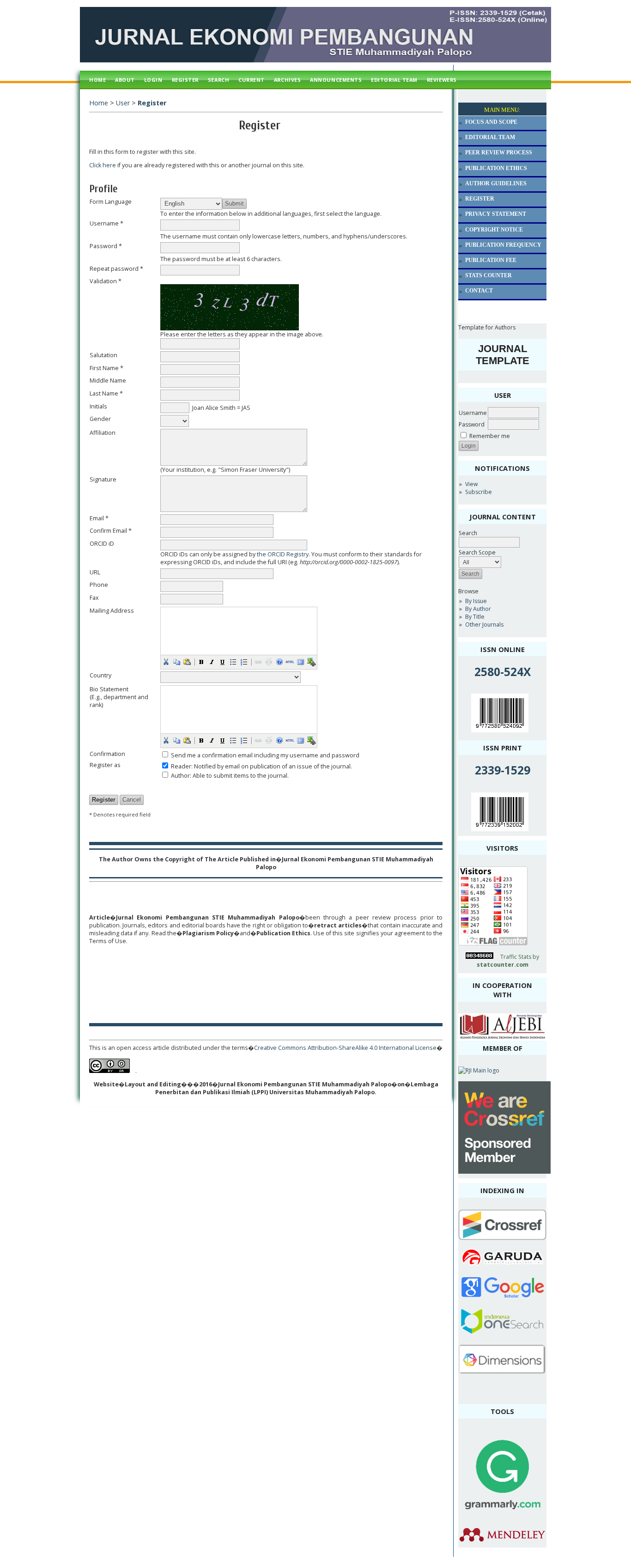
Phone (99, 585)
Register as (105, 765)
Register (185, 79)
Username (473, 413)
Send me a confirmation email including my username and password (265, 755)
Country (100, 675)
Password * (106, 246)
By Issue (476, 601)
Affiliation (102, 433)
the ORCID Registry (283, 554)
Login (153, 79)
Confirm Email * (111, 531)
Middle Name (108, 380)
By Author (478, 609)
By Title (475, 617)
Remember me (489, 436)
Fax (94, 598)
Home (97, 79)
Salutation (103, 355)
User (123, 102)
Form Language (111, 202)
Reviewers (442, 79)
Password (472, 424)
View (471, 484)
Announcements (336, 79)
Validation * (105, 281)
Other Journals (484, 624)
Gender (100, 419)
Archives (287, 79)
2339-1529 (502, 770)
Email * (99, 518)
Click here (102, 165)
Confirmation (107, 754)
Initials (98, 406)
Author (180, 776)
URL (95, 572)
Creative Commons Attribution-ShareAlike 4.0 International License (345, 1048)
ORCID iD (102, 544)
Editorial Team (394, 79)
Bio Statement (109, 689)
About (125, 79)
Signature (103, 479)
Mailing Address (112, 611)
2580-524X (502, 671)
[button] (166, 662)
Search (468, 533)
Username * (106, 223)
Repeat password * (116, 269)
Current (251, 79)
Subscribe (478, 492)
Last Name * (106, 393)
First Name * (106, 368)
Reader (181, 766)
